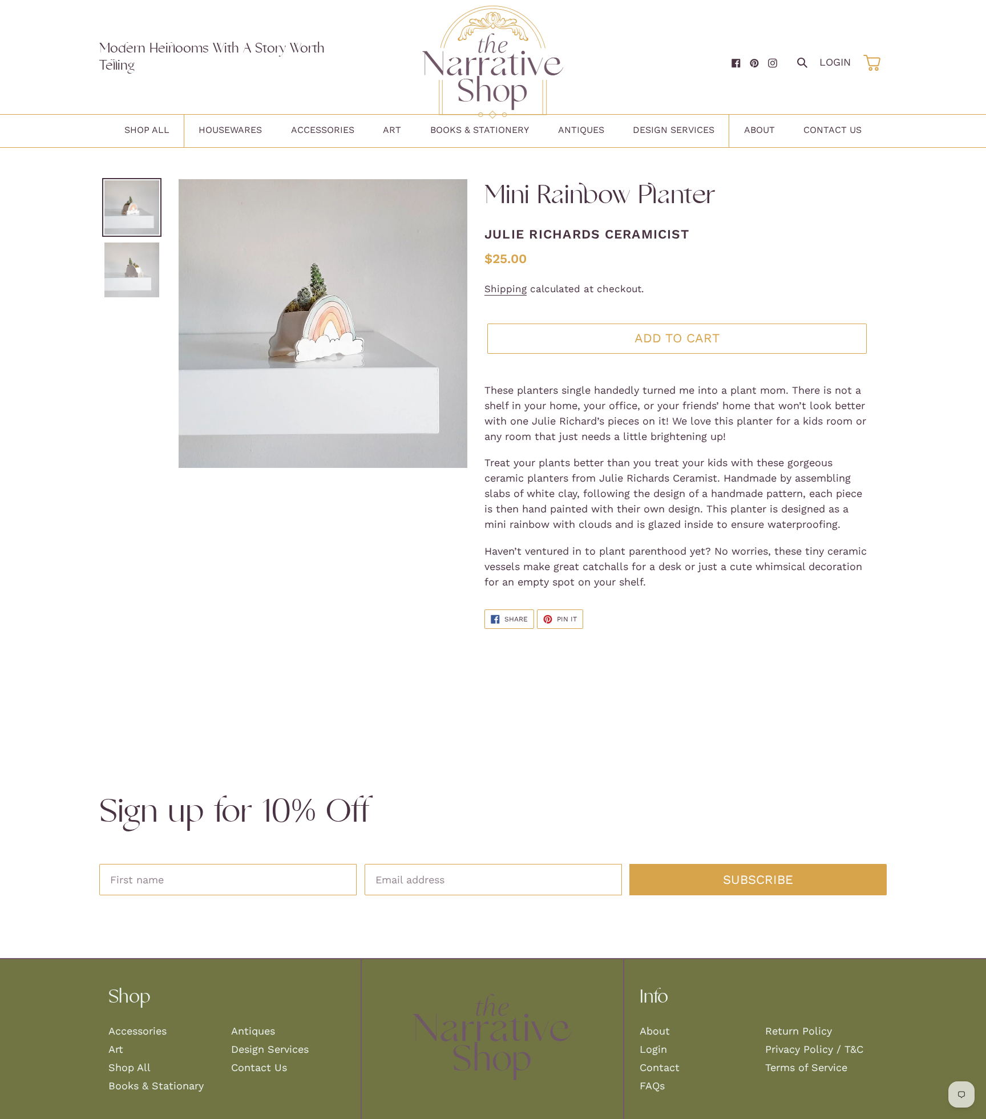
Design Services (270, 1049)
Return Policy (798, 1031)
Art (115, 1049)
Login (835, 62)
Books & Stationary (156, 1086)
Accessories (137, 1031)
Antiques (253, 1031)
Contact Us (259, 1067)
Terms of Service (806, 1067)
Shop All (129, 1067)
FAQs (652, 1086)
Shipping (505, 288)
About (655, 1031)
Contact (660, 1067)
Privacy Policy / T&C (814, 1049)
